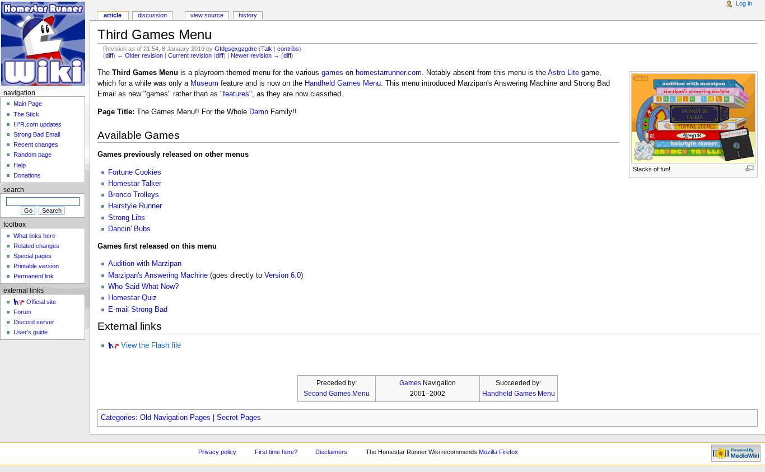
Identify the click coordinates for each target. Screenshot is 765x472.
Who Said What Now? (143, 287)
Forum (22, 312)
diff (109, 55)
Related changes (36, 245)
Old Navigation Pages (175, 418)
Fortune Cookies (134, 172)
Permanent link (33, 276)
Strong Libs (126, 218)
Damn (258, 112)
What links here (34, 235)
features (236, 94)
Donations (27, 175)
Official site (41, 301)
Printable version (36, 266)
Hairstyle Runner (135, 206)
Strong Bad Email (36, 134)
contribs (288, 48)
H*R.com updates (37, 124)
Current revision (190, 55)
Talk (266, 48)
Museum (204, 83)
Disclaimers (331, 451)
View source (206, 15)
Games (410, 383)
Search (13, 189)
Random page (32, 154)
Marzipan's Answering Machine (158, 275)
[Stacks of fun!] (693, 118)
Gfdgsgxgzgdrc (235, 48)
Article (113, 15)
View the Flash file (151, 345)
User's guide (30, 332)
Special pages (32, 256)
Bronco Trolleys (133, 195)
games (332, 73)
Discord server (33, 322)
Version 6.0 (282, 275)
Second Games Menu (337, 394)
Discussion (152, 15)
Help (19, 165)
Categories (118, 418)
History (248, 15)
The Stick (26, 114)
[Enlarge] (749, 168)
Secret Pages (239, 418)
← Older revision (140, 55)
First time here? (276, 451)
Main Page (27, 103)
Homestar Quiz (132, 298)
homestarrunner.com (389, 73)
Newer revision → (255, 55)
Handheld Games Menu (343, 83)
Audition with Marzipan (144, 264)
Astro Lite (563, 73)
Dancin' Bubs (129, 229)
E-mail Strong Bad (137, 310)
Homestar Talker (134, 184)
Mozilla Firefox (498, 451)
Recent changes (35, 144)
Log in (744, 3)
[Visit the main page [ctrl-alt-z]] (43, 43)
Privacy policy (217, 451)
